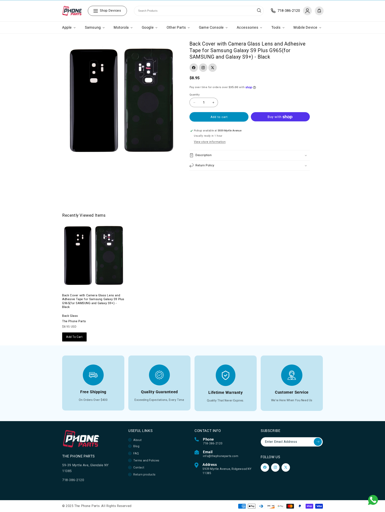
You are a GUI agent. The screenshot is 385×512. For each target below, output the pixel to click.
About (137, 439)
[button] (68, 27)
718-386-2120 (212, 443)
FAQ (136, 453)
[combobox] (199, 11)
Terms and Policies (146, 460)
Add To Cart (74, 336)
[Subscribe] (318, 442)
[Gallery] (120, 99)
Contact (138, 467)
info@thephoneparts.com (220, 456)
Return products (144, 474)
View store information (210, 141)
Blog (136, 446)
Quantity (194, 94)
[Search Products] (259, 10)
